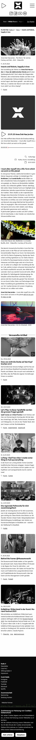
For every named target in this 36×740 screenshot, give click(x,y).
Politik (5, 528)
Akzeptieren (21, 735)
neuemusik (21, 428)
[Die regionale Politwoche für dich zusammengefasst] (18, 490)
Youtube (3, 684)
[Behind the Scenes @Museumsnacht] (18, 543)
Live (11, 634)
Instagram (4, 679)
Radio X (11, 30)
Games (10, 476)
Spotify (3, 689)
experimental (12, 428)
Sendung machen (6, 697)
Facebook (4, 682)
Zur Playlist (30, 22)
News (18, 30)
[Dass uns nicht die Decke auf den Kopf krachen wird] (18, 347)
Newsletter (4, 666)
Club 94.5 (4, 669)
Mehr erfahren (7, 735)
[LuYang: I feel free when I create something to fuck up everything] (18, 442)
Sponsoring (4, 695)
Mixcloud (4, 687)
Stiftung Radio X (6, 671)
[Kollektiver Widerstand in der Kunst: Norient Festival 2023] (18, 594)
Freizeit (10, 579)
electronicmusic (19, 634)
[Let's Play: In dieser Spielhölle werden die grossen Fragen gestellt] (18, 394)
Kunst (5, 89)
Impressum (4, 673)
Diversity (6, 634)
